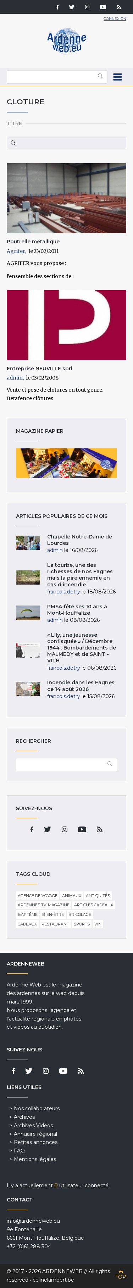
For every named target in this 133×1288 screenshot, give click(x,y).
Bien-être (53, 914)
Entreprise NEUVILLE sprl (39, 368)
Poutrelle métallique (33, 241)
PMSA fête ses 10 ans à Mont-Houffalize (77, 609)
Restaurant (55, 924)
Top (120, 1277)
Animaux (71, 895)
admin (15, 378)
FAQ (19, 1151)
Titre (14, 123)
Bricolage (79, 914)
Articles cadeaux (93, 904)
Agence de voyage (37, 895)
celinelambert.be (53, 1280)
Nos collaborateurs (37, 1108)
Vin (97, 924)
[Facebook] (57, 8)
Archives (24, 1117)
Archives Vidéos (33, 1125)
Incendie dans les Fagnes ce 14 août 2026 (81, 685)
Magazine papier (66, 463)
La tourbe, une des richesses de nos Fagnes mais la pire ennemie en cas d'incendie (80, 575)
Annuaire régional (35, 1134)
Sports (82, 924)
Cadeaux (27, 924)
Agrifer (16, 251)
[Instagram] (87, 8)
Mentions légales (35, 1159)
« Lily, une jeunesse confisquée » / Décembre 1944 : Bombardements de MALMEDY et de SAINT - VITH (81, 648)
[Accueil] (67, 53)
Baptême (28, 914)
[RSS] (118, 8)
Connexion (115, 18)
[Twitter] (72, 8)
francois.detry (63, 591)
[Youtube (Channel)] (103, 8)
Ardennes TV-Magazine (44, 904)
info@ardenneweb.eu (33, 1221)
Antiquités (98, 895)
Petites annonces (35, 1142)
